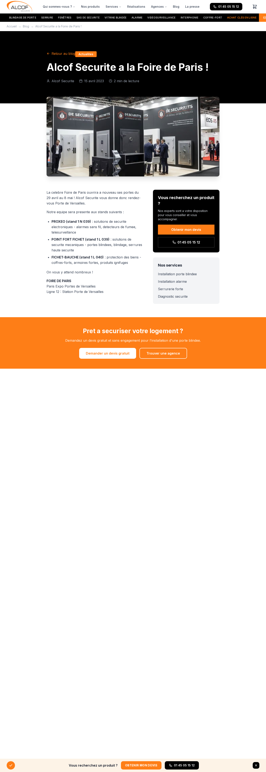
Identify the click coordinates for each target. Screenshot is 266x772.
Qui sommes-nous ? (57, 6)
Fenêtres (64, 17)
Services (112, 6)
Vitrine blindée (116, 17)
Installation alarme (172, 281)
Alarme (137, 17)
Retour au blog (63, 53)
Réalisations (136, 6)
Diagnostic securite (173, 296)
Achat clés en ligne (241, 17)
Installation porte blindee (177, 274)
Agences (157, 6)
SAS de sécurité (88, 17)
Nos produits (90, 6)
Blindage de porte (22, 17)
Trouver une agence (163, 353)
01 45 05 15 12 (228, 6)
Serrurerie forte (170, 289)
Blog (176, 6)
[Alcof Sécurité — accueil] (19, 6)
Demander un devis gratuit (107, 353)
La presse (192, 6)
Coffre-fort (212, 17)
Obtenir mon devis (186, 230)
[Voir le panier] (254, 6)
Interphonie (189, 17)
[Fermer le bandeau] (256, 765)
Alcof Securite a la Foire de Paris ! (58, 26)
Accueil (12, 26)
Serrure (47, 17)
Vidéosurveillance (161, 17)
